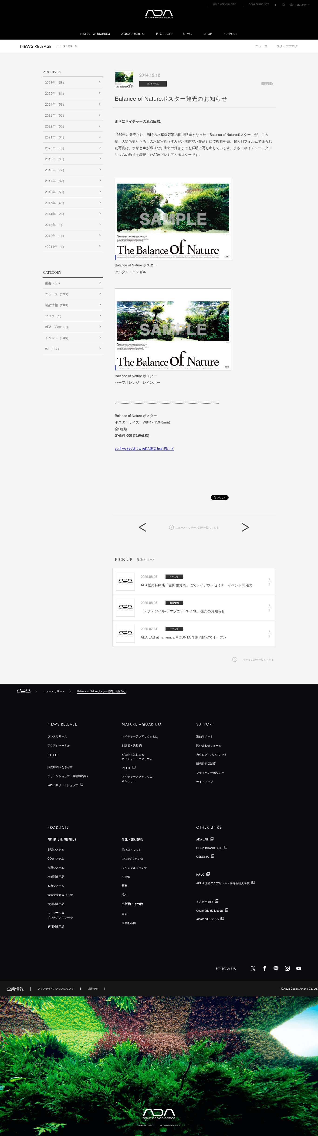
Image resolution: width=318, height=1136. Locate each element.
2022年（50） (55, 126)
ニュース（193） (57, 294)
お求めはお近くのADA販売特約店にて (144, 448)
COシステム (55, 858)
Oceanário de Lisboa (209, 910)
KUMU (126, 877)
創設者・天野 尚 (132, 745)
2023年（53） (55, 115)
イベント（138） (57, 337)
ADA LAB (202, 839)
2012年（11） (55, 235)
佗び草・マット (131, 849)
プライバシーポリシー (210, 772)
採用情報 (93, 988)
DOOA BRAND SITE (259, 4)
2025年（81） (55, 93)
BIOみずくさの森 (132, 858)
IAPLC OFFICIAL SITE (224, 4)
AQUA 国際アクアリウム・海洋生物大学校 (223, 883)
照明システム (55, 849)
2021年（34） (55, 137)
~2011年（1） (55, 246)
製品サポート (204, 736)
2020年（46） (55, 148)
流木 (124, 894)
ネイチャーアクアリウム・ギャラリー (138, 778)
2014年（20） (55, 213)
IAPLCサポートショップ (62, 785)
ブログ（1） (54, 315)
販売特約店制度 (206, 763)
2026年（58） (55, 82)
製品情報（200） (57, 304)
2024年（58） (55, 104)
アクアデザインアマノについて (56, 988)
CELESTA (202, 856)
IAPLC (126, 768)
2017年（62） (55, 180)
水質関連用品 (55, 904)
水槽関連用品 (55, 876)
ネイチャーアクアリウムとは (140, 736)
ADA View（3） (57, 326)
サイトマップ (204, 781)
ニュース (261, 46)
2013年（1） (54, 224)
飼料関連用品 (55, 926)
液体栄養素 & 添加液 (60, 895)
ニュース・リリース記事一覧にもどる (197, 527)
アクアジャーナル (58, 745)
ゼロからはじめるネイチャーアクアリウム (137, 756)
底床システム (55, 885)
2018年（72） (55, 170)
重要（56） (53, 283)
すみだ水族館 (204, 901)
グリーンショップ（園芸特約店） (68, 776)
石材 (124, 885)
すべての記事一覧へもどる (258, 659)
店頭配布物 (129, 923)
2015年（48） (55, 202)
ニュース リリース (53, 691)
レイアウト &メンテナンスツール (60, 915)
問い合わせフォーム (208, 745)
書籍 (124, 914)
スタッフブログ (287, 46)
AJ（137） (53, 348)
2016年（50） (55, 191)
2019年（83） (55, 159)
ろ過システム (55, 867)
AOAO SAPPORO (207, 919)
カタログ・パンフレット (211, 754)
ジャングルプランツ (134, 868)
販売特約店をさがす (60, 767)
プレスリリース (57, 736)
